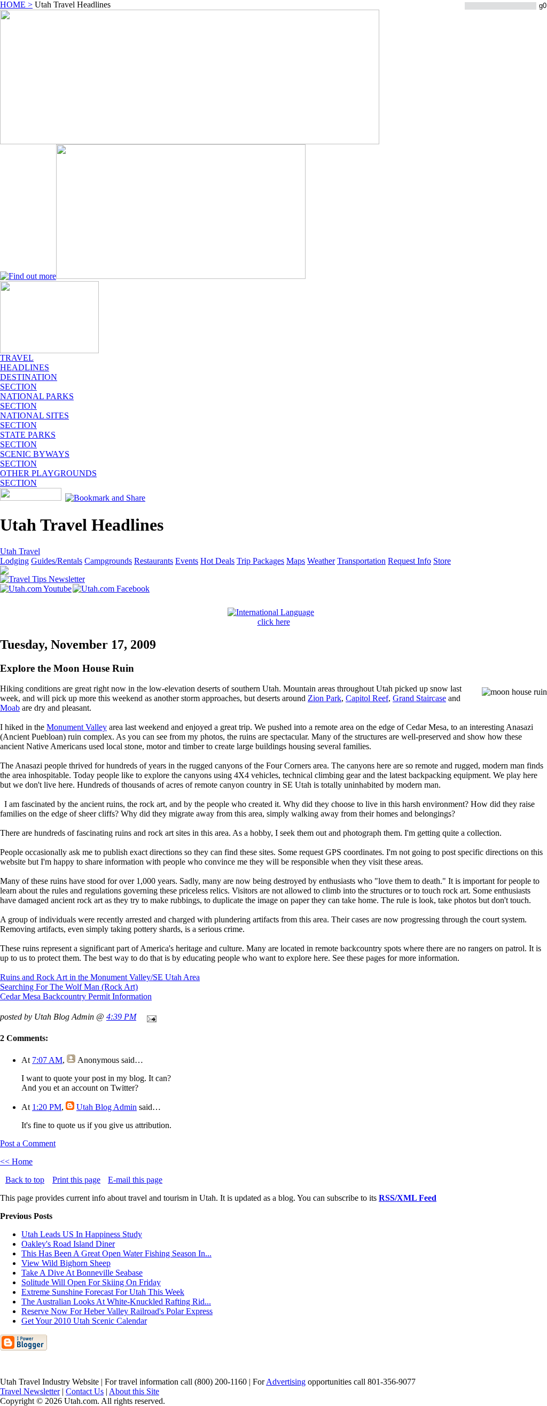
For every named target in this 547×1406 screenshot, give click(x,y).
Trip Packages (260, 560)
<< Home (16, 1161)
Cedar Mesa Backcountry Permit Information (76, 996)
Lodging (14, 560)
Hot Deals (217, 560)
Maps (295, 560)
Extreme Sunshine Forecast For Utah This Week (102, 1291)
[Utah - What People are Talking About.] (49, 350)
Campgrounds (108, 560)
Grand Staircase (419, 698)
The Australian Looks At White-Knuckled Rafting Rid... (116, 1301)
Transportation (361, 560)
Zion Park (324, 698)
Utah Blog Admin (106, 1107)
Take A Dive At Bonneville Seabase (82, 1272)
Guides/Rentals (56, 560)
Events (186, 560)
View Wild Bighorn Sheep (66, 1263)
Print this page (76, 1179)
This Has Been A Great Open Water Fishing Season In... (116, 1253)
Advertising (286, 1381)
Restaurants (153, 560)
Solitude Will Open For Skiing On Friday (91, 1282)
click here (273, 621)
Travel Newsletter (30, 1391)
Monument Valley (76, 727)
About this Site (134, 1391)
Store (442, 560)
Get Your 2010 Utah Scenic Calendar (84, 1320)
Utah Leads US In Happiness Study (81, 1234)
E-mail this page (135, 1179)
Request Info (409, 560)
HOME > (16, 4)
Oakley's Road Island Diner (68, 1243)
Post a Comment (28, 1143)
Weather (321, 560)
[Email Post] (150, 1016)
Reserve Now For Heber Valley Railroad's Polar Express (117, 1311)
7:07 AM (47, 1060)
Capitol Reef (367, 698)
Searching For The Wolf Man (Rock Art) (69, 986)
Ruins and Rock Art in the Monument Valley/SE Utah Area (100, 977)
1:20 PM (46, 1107)
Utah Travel (20, 551)
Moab (10, 707)
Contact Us (85, 1391)
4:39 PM (121, 1016)
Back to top (24, 1179)
